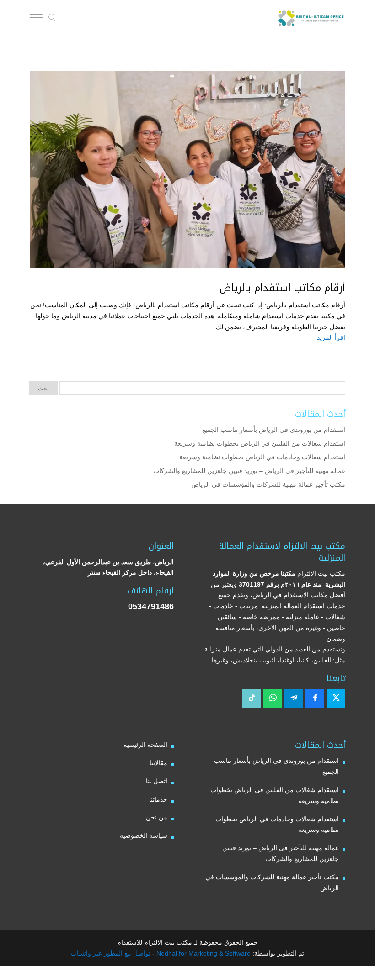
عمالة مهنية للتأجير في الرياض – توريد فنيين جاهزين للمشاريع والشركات (249, 470)
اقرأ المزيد (331, 337)
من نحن (156, 817)
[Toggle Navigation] (36, 19)
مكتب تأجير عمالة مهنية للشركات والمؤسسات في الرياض (268, 484)
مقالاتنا (158, 762)
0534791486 (151, 606)
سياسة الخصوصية (143, 835)
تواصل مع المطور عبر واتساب (110, 953)
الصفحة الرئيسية (145, 744)
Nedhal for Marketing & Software (203, 953)
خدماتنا (158, 799)
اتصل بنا (156, 781)
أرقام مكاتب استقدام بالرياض (282, 288)
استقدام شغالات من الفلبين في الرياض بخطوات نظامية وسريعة (259, 443)
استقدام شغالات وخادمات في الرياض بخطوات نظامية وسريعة (262, 457)
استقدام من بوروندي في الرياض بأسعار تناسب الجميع (273, 429)
